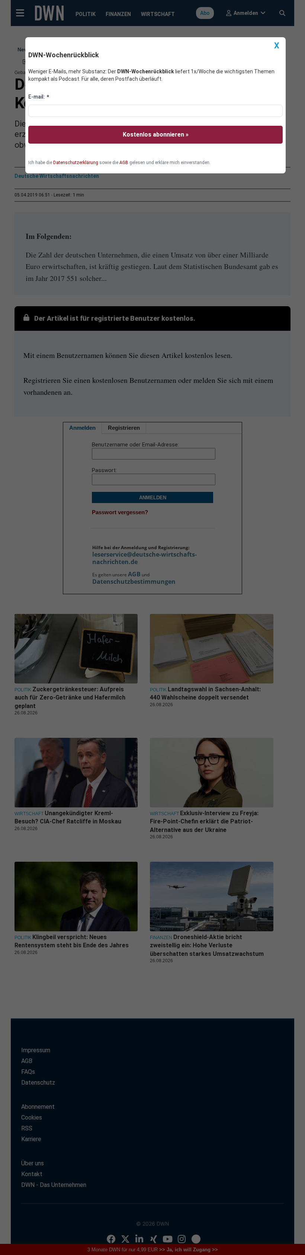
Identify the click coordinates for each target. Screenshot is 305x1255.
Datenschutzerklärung (75, 162)
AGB (123, 162)
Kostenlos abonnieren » (156, 134)
